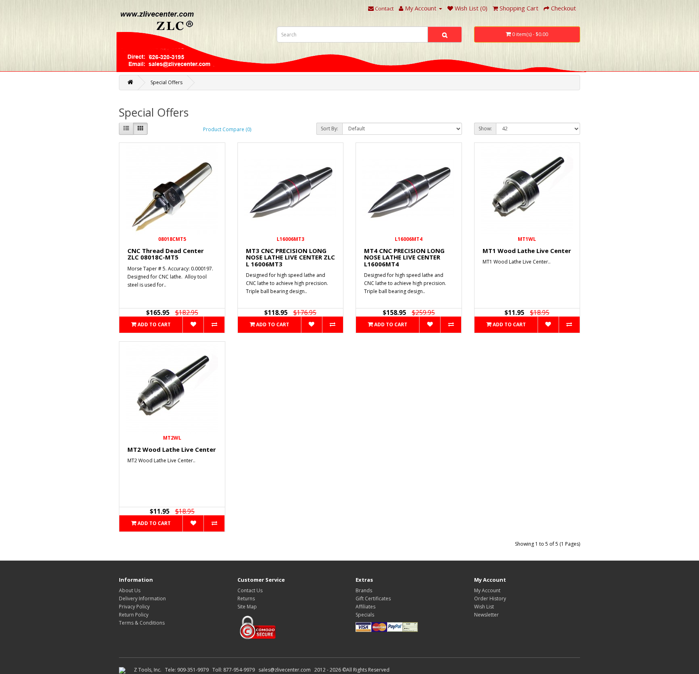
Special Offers (166, 82)
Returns (246, 598)
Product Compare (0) (227, 129)
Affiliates (365, 606)
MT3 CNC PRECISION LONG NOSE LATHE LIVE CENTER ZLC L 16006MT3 (290, 257)
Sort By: (329, 128)
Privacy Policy (134, 606)
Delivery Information (142, 598)
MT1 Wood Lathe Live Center (527, 251)
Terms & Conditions (142, 622)
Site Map (247, 606)
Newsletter (486, 614)
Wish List (484, 606)
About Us (129, 590)
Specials (365, 614)
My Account (487, 590)
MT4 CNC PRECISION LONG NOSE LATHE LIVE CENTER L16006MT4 (404, 257)
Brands (364, 590)
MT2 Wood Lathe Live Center (171, 449)
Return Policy (133, 614)
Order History (490, 598)
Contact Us (250, 590)
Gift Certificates (373, 598)
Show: (485, 128)
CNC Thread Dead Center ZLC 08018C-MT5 (165, 254)
